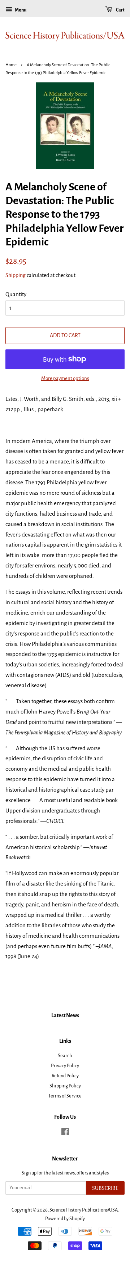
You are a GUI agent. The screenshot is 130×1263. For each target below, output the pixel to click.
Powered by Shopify (65, 1218)
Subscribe (105, 1188)
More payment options (65, 378)
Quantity (15, 294)
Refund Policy (65, 1075)
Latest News (65, 1015)
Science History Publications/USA (83, 1210)
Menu (20, 10)
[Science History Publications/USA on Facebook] (65, 1133)
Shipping (15, 275)
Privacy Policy (65, 1065)
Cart (120, 10)
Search (65, 1055)
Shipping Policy (65, 1085)
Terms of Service (65, 1096)
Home (11, 65)
